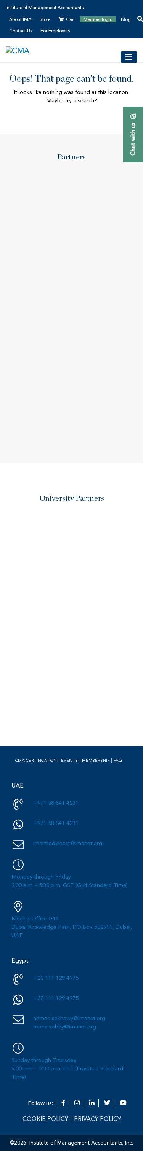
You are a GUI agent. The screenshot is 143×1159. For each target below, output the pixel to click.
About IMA (20, 19)
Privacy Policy (97, 1118)
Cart (70, 19)
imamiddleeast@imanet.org (67, 843)
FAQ (118, 760)
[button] (57, 298)
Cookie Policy (45, 1118)
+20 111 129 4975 (56, 977)
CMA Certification (36, 760)
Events (69, 760)
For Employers (55, 30)
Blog (126, 19)
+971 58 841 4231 (56, 802)
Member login (98, 19)
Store (45, 19)
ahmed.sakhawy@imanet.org (69, 1018)
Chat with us (133, 139)
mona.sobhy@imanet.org (64, 1026)
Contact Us (20, 30)
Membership (95, 760)
